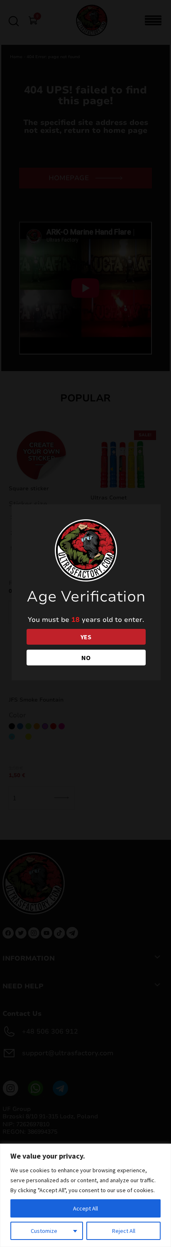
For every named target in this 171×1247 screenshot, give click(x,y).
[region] (85, 1195)
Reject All (123, 1231)
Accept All (85, 1208)
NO (85, 657)
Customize (44, 1231)
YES (86, 637)
